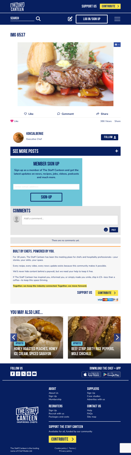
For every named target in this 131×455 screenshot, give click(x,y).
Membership (55, 399)
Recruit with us (56, 413)
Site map (91, 416)
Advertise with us (96, 399)
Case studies (93, 396)
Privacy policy (65, 451)
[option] (65, 74)
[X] (23, 374)
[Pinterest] (29, 374)
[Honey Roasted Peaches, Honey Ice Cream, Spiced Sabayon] (36, 337)
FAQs (90, 413)
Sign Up (53, 396)
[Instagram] (18, 374)
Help (89, 410)
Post (114, 230)
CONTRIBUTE (108, 6)
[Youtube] (34, 374)
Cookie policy (61, 448)
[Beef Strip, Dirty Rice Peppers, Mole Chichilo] (94, 337)
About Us (53, 393)
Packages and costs (59, 416)
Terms (72, 448)
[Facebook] (12, 374)
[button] (65, 152)
